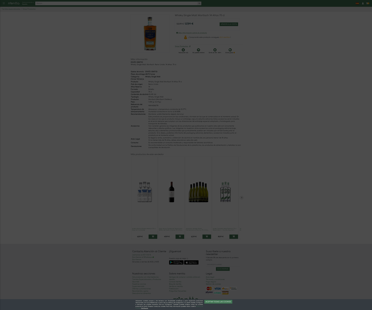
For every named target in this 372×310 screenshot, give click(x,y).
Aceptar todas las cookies (218, 302)
